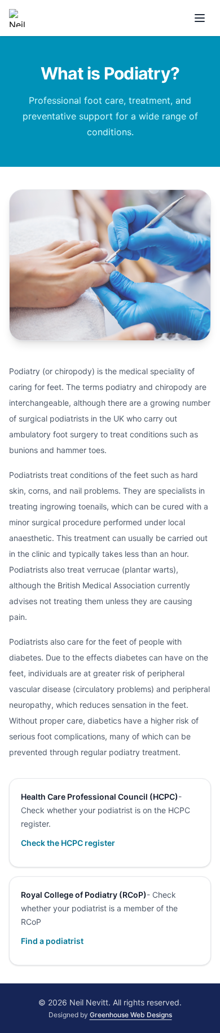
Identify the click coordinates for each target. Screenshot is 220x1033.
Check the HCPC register (68, 843)
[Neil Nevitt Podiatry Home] (18, 18)
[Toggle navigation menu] (199, 18)
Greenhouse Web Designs (131, 1014)
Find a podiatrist (52, 941)
